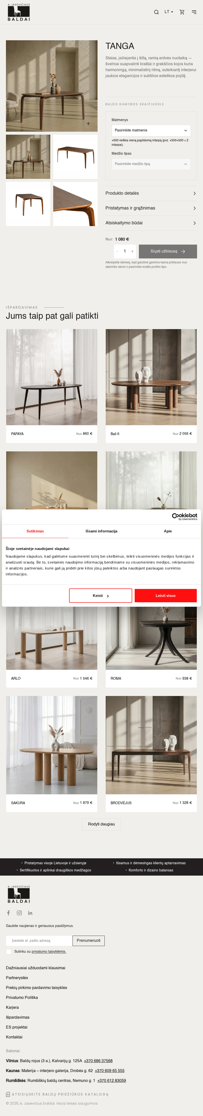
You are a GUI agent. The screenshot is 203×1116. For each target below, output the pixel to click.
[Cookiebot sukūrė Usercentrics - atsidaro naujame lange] (175, 516)
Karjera (12, 1008)
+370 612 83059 (111, 1081)
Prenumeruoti (89, 941)
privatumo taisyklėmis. (49, 951)
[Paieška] (156, 12)
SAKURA (18, 803)
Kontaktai (14, 1037)
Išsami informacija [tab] (102, 531)
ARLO (16, 678)
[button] (169, 12)
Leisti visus (166, 595)
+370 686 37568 (98, 1061)
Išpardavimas (17, 1018)
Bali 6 (115, 434)
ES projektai (16, 1028)
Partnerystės (17, 978)
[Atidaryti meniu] (194, 12)
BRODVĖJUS (121, 803)
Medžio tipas (121, 153)
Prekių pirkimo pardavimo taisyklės (36, 988)
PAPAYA (17, 434)
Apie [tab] (168, 531)
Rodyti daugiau (101, 824)
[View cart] (182, 12)
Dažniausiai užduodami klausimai (35, 968)
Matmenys (120, 120)
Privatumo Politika (22, 998)
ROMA (116, 678)
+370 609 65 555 (110, 1071)
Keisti (98, 595)
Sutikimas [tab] (35, 531)
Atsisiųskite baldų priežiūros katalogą (60, 1094)
